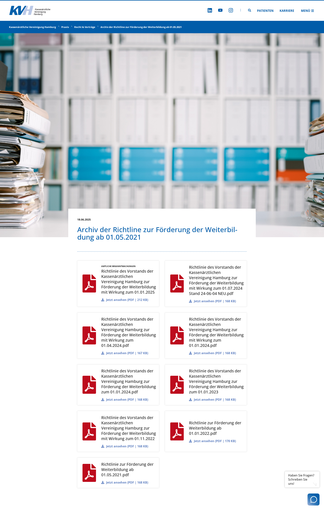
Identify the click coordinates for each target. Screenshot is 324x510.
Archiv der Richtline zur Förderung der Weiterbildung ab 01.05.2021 (141, 27)
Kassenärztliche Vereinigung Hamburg (32, 27)
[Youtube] (220, 11)
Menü (305, 11)
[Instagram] (231, 11)
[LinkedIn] (210, 11)
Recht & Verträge (84, 27)
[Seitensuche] (249, 11)
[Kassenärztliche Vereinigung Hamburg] (30, 11)
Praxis (65, 27)
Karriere (287, 11)
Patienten (265, 11)
